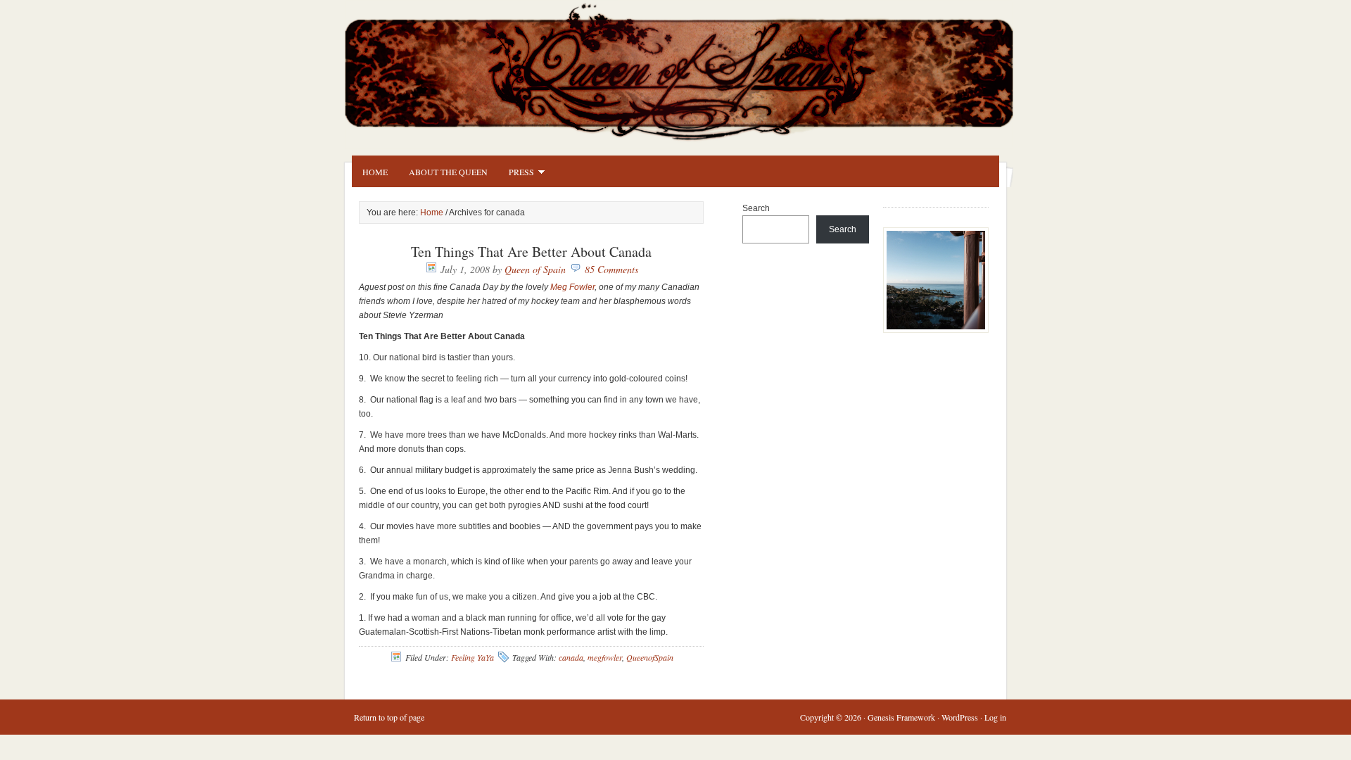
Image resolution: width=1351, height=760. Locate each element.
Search (756, 208)
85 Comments (611, 269)
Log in (995, 717)
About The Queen (448, 171)
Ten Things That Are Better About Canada (531, 251)
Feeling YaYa (472, 657)
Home (375, 171)
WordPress (959, 717)
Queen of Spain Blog (696, 68)
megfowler (605, 657)
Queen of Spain (535, 269)
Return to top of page (389, 717)
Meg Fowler (572, 287)
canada (571, 657)
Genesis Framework (901, 717)
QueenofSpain (649, 657)
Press (516, 174)
